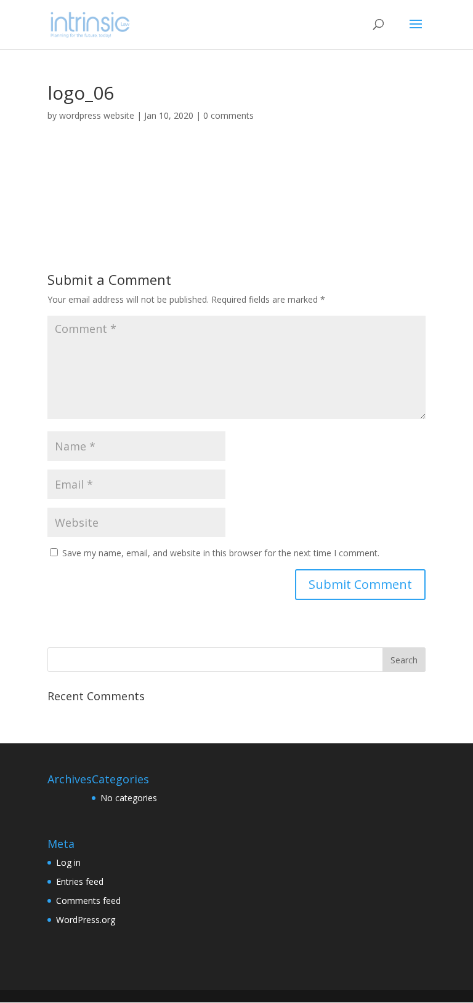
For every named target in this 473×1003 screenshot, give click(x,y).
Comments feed (88, 900)
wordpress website (96, 115)
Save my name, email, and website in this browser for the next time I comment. (220, 553)
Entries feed (79, 881)
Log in (68, 862)
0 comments (228, 115)
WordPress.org (85, 919)
